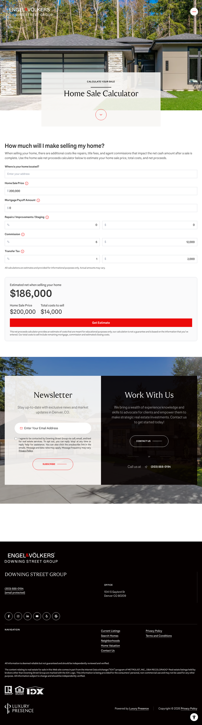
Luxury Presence (139, 708)
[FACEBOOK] (9, 616)
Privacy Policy (26, 450)
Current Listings (110, 631)
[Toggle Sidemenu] (194, 12)
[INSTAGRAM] (18, 616)
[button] (149, 441)
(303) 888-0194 (161, 466)
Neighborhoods (110, 640)
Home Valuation (110, 645)
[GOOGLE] (56, 616)
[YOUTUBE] (37, 616)
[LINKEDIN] (28, 616)
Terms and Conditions (159, 636)
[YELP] (46, 616)
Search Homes (109, 636)
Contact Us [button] (108, 650)
